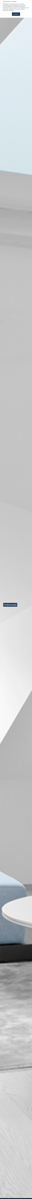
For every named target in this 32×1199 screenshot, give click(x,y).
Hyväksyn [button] (16, 14)
